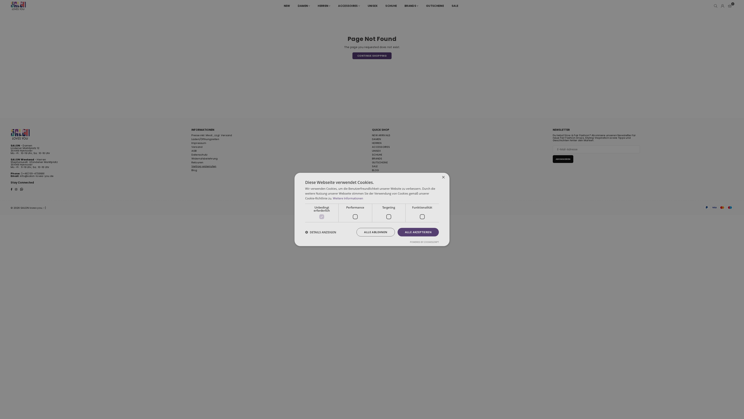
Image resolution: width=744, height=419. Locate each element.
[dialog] (372, 209)
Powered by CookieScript (424, 242)
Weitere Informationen (348, 198)
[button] (320, 232)
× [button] (443, 177)
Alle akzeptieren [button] (418, 232)
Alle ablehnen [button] (375, 232)
